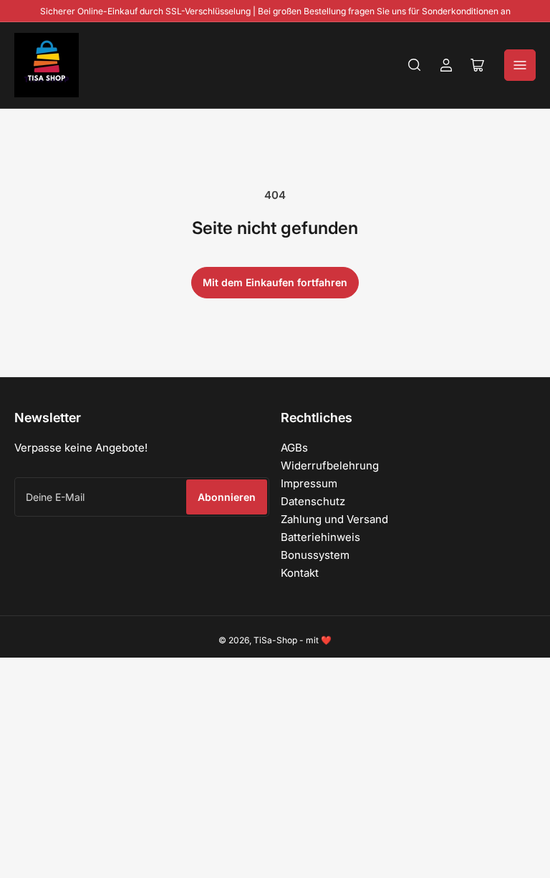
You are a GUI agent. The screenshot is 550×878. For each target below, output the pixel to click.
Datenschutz (313, 501)
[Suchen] (414, 65)
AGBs (294, 447)
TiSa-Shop (275, 640)
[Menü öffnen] (520, 65)
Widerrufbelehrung (330, 465)
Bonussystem (315, 555)
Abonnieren (227, 497)
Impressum (309, 483)
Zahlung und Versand (334, 519)
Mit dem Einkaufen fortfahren (275, 282)
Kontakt (300, 573)
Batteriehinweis (320, 537)
